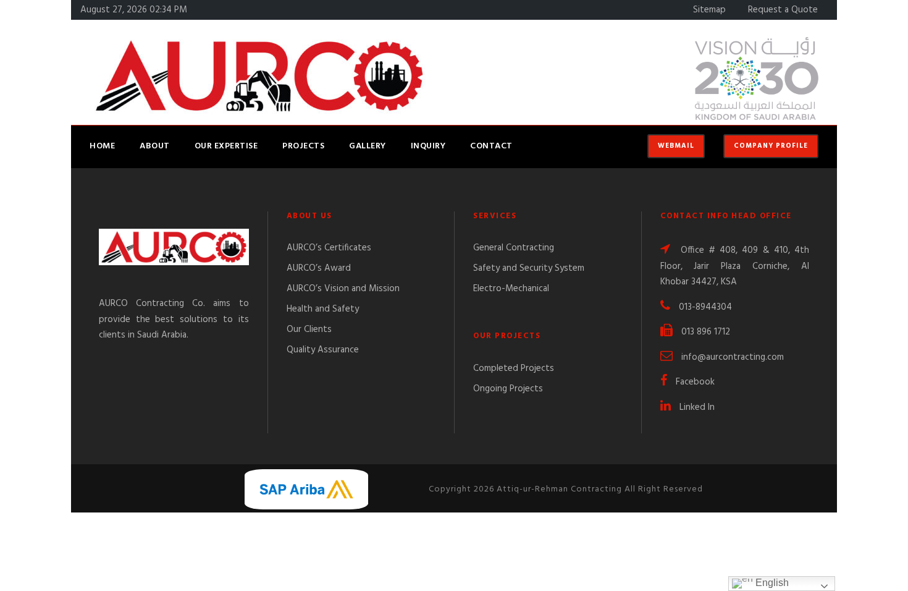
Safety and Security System (528, 268)
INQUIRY (428, 146)
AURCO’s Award (319, 268)
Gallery (367, 146)
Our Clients (309, 329)
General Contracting (513, 247)
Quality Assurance (323, 349)
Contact (491, 146)
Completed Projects (513, 368)
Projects (303, 146)
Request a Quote (783, 9)
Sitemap (709, 9)
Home (102, 146)
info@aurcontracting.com (732, 357)
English (771, 582)
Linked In (697, 407)
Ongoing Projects (508, 388)
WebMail (676, 145)
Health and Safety (323, 309)
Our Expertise (226, 146)
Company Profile (771, 145)
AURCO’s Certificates (329, 247)
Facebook (695, 382)
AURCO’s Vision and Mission (343, 288)
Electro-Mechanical (511, 288)
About (155, 146)
